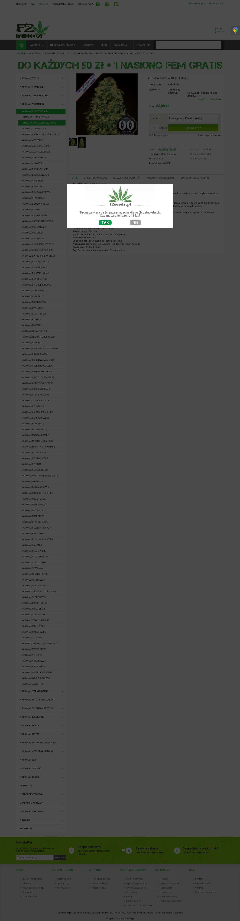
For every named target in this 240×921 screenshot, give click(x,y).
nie (135, 222)
